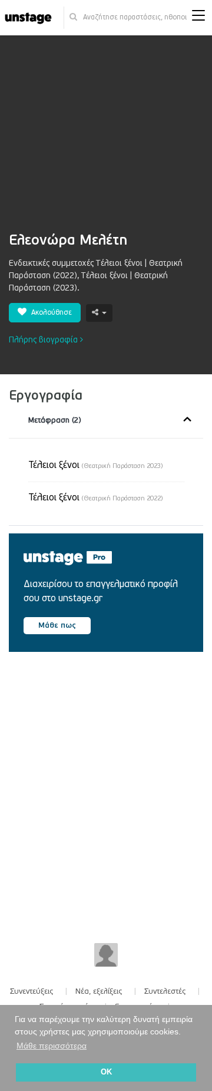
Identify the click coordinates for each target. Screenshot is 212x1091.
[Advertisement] (106, 140)
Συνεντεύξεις (32, 991)
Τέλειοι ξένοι (95, 465)
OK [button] (106, 1072)
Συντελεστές (165, 991)
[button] (198, 18)
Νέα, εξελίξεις (98, 991)
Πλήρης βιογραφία (44, 339)
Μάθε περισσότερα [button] (51, 1045)
